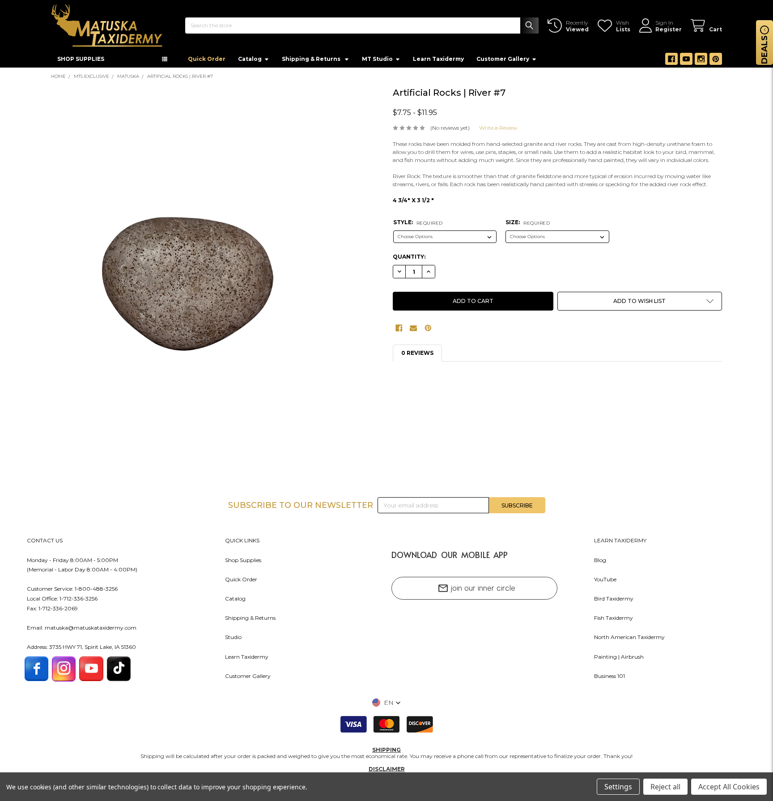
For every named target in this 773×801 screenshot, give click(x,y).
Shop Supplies (243, 562)
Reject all (665, 787)
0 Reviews (417, 355)
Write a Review (498, 130)
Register (668, 29)
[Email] (413, 330)
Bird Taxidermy (613, 601)
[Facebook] (671, 61)
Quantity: (409, 259)
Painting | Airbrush (619, 659)
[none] (188, 271)
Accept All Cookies (729, 787)
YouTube (605, 582)
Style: (418, 225)
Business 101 (609, 678)
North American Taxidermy (629, 639)
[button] (639, 303)
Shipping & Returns (250, 620)
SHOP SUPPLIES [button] (80, 61)
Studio (233, 639)
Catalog (250, 61)
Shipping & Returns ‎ (312, 61)
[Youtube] (686, 61)
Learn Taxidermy (438, 61)
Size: (527, 225)
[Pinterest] (715, 61)
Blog (600, 562)
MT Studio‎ (377, 61)
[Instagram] (701, 61)
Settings (618, 787)
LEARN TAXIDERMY (620, 543)
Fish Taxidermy (613, 620)
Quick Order (206, 61)
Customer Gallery (502, 61)
